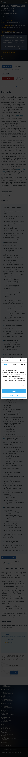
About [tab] (23, 364)
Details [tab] (14, 364)
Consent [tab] (5, 364)
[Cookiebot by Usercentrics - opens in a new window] (19, 360)
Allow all (14, 391)
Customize (13, 395)
